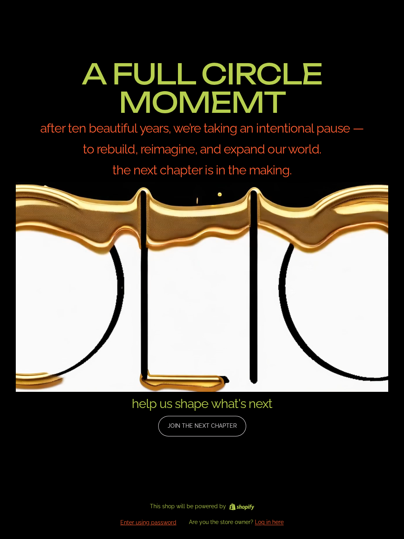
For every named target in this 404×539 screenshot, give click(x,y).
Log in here (269, 522)
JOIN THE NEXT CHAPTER (202, 426)
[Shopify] (241, 506)
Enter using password (148, 522)
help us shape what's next (202, 403)
